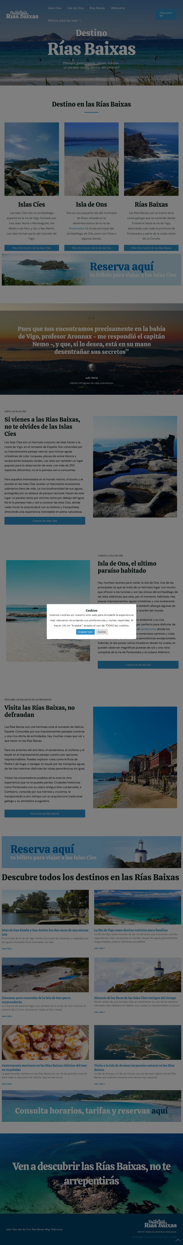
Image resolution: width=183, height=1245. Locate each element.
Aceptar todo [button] (85, 631)
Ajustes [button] (102, 631)
